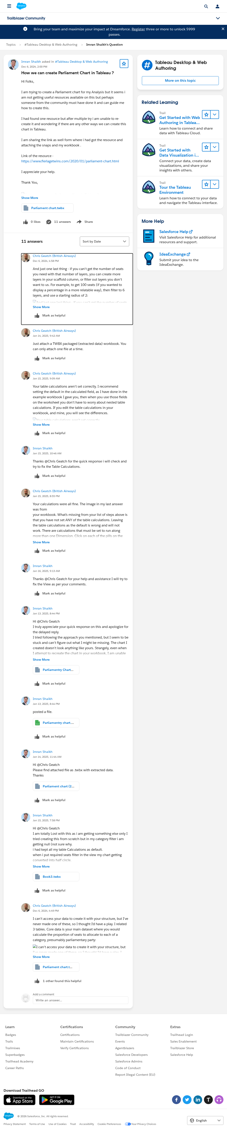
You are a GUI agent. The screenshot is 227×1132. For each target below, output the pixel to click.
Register (138, 29)
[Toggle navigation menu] (218, 18)
